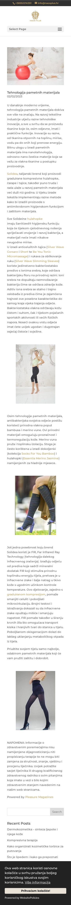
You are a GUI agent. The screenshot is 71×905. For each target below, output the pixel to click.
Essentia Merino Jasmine (41, 458)
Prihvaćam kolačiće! (35, 891)
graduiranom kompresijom (26, 594)
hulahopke (35, 219)
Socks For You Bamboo (37, 453)
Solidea (12, 174)
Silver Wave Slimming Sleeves (36, 261)
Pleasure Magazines (39, 797)
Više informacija (37, 882)
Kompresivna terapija (22, 840)
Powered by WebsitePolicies (22, 897)
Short (24, 252)
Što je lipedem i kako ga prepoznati (32, 857)
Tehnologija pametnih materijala (33, 92)
